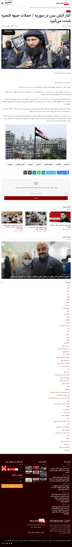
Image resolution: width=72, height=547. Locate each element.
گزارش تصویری (65, 366)
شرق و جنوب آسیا (64, 378)
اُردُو (29, 533)
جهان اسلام (66, 308)
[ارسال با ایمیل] (30, 172)
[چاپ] (25, 172)
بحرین (67, 334)
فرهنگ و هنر (66, 355)
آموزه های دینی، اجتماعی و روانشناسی (59, 392)
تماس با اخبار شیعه (31, 525)
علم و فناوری (66, 352)
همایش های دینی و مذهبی (62, 433)
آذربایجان (66, 343)
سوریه (9, 164)
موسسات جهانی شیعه (63, 363)
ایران (68, 317)
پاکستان (67, 320)
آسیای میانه (66, 412)
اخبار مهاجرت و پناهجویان (62, 395)
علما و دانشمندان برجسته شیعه (61, 421)
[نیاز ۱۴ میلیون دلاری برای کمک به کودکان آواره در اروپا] (36, 218)
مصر (68, 337)
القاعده (58, 164)
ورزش (67, 418)
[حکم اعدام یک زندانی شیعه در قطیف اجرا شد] (60, 217)
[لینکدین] (43, 172)
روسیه (30, 164)
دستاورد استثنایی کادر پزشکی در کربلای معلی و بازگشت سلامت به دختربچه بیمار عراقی (40, 276)
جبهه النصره (47, 164)
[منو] (2, 4)
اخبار (65, 7)
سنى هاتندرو (20, 164)
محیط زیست (66, 410)
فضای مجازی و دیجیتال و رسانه (61, 404)
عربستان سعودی (64, 326)
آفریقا (67, 300)
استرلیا (67, 305)
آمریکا (66, 164)
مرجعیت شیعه (65, 346)
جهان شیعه (66, 444)
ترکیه (68, 386)
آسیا (68, 294)
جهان (61, 7)
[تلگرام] (34, 172)
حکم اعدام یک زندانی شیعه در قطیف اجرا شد (60, 226)
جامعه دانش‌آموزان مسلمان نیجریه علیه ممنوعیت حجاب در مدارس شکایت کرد (13, 227)
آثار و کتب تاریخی (64, 441)
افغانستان (66, 314)
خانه (68, 7)
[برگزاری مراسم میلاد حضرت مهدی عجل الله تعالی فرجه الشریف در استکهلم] (36, 468)
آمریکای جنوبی (65, 430)
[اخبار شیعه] (62, 3)
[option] (36, 260)
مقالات (67, 407)
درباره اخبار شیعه (42, 525)
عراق (68, 311)
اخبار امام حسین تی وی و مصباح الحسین (58, 398)
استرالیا (67, 439)
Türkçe (33, 533)
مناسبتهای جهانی (65, 415)
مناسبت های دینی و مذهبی (62, 375)
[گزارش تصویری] (43, 474)
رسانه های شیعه (65, 360)
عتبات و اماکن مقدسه (63, 349)
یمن (68, 329)
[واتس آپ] (39, 172)
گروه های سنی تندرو (64, 447)
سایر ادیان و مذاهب (64, 381)
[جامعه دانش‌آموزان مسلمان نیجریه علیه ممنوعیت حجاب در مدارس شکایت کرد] (12, 217)
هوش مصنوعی (65, 384)
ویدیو (68, 401)
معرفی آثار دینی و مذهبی (62, 427)
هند (68, 369)
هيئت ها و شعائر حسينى (62, 357)
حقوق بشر (66, 450)
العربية (42, 533)
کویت (67, 340)
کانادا (68, 424)
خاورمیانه (67, 389)
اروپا (68, 297)
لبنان (68, 331)
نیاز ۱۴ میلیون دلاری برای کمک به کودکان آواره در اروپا (37, 228)
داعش (38, 164)
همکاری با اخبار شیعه (36, 527)
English (38, 533)
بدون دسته (66, 372)
